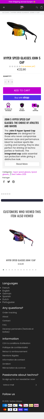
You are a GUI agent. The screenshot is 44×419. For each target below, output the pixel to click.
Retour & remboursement (14, 351)
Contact (6, 320)
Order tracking (9, 312)
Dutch (5, 299)
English (6, 290)
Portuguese (8, 302)
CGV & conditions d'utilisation (16, 343)
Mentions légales (10, 355)
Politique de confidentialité (15, 347)
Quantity (7, 76)
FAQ (4, 324)
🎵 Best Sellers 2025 (18, 174)
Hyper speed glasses (22, 172)
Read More (22, 164)
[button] (22, 66)
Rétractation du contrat (14, 367)
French (6, 287)
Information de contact (13, 359)
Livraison (6, 363)
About (5, 316)
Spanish (6, 296)
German (6, 293)
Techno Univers (15, 401)
